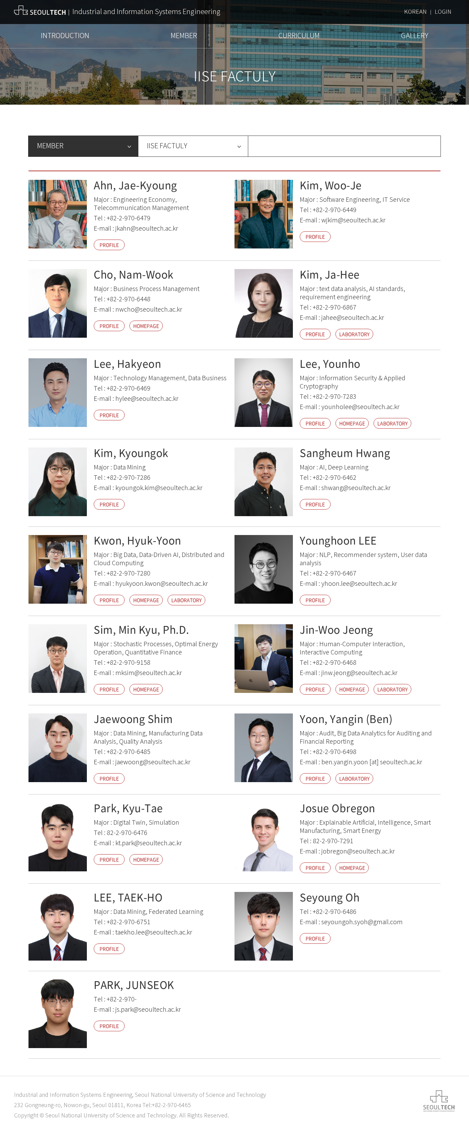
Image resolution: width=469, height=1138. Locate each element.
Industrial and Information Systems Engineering (146, 12)
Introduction (65, 36)
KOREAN (415, 11)
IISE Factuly (167, 146)
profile (109, 244)
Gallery (414, 36)
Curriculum (299, 36)
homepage (146, 325)
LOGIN (443, 11)
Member (184, 36)
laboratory (354, 333)
